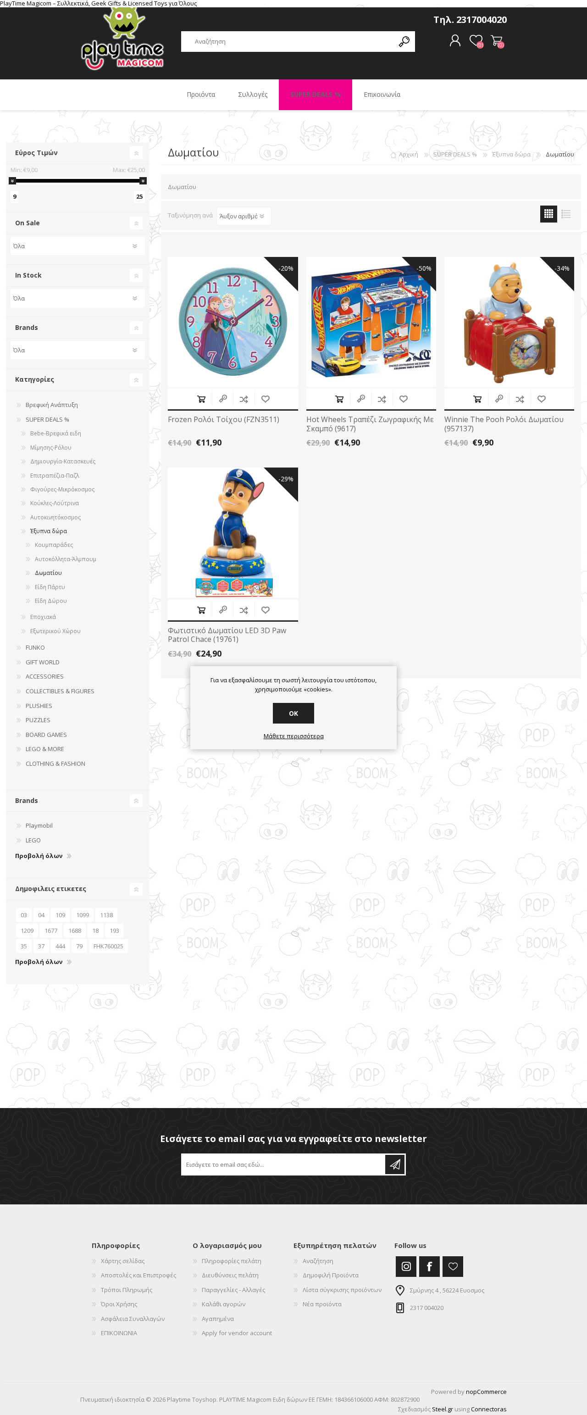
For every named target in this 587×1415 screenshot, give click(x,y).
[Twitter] (406, 1266)
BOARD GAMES (46, 734)
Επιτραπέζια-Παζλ (54, 475)
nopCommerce (486, 1391)
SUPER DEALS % (47, 419)
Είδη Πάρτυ (50, 587)
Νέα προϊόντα (322, 1304)
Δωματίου (48, 573)
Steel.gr (442, 1409)
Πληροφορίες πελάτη (231, 1261)
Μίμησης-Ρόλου (51, 447)
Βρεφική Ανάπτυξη (52, 405)
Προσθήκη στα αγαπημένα (265, 399)
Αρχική (408, 154)
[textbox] (287, 41)
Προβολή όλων (38, 856)
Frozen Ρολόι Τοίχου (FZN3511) (223, 419)
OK (293, 713)
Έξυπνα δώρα (48, 531)
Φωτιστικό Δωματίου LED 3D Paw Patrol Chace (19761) (227, 635)
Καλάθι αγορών (496, 41)
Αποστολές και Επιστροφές (138, 1275)
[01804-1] (509, 322)
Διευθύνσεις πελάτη (230, 1275)
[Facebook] (429, 1266)
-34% (562, 268)
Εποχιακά (43, 617)
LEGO (33, 840)
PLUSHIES (39, 706)
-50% (424, 268)
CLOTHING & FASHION (55, 763)
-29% (286, 478)
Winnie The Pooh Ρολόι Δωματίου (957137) (504, 424)
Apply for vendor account (237, 1333)
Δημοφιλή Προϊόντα (331, 1275)
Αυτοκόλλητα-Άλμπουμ (65, 559)
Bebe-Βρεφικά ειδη (55, 433)
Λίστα (565, 214)
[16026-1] (371, 322)
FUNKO (35, 647)
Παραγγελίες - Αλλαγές (233, 1290)
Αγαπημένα (218, 1319)
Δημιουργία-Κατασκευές (62, 461)
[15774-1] (233, 532)
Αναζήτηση (318, 1261)
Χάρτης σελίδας (122, 1261)
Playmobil (39, 825)
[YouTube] (453, 1266)
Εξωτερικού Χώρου (55, 631)
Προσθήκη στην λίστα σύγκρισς (244, 399)
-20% (286, 268)
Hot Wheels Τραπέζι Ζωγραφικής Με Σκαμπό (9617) (370, 424)
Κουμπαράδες (54, 545)
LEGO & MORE (45, 749)
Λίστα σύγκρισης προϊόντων (342, 1290)
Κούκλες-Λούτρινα (54, 503)
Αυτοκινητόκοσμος (55, 517)
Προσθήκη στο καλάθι (201, 399)
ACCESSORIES (45, 676)
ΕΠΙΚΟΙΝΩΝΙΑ (119, 1333)
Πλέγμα (548, 214)
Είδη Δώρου (51, 601)
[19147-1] (233, 322)
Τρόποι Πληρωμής (126, 1290)
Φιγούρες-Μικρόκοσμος (62, 489)
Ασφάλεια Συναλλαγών (133, 1319)
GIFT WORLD (43, 662)
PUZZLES (38, 720)
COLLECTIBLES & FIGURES (60, 691)
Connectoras (489, 1409)
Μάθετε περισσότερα (294, 736)
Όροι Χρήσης (119, 1304)
